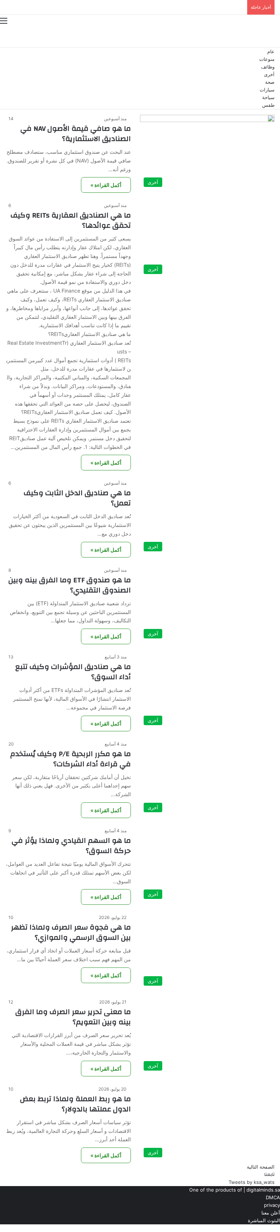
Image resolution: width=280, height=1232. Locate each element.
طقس (268, 105)
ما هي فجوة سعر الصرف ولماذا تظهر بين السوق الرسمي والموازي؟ (71, 932)
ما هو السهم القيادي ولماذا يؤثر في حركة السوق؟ (71, 845)
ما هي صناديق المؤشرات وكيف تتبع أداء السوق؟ (73, 672)
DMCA (273, 1197)
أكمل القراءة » (105, 185)
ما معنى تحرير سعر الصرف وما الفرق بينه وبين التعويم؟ (73, 1017)
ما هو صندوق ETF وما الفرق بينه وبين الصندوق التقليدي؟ (69, 585)
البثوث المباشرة (264, 1220)
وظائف (268, 67)
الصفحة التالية (261, 1167)
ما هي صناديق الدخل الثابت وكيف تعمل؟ (77, 498)
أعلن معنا (270, 1213)
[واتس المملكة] (245, 36)
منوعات (267, 59)
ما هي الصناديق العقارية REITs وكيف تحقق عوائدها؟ (71, 220)
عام (271, 51)
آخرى (269, 74)
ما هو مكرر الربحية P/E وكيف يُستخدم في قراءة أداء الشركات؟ (70, 759)
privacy (272, 1205)
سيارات (267, 90)
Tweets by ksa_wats (252, 1182)
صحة (270, 82)
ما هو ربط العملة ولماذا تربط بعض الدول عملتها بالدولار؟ (75, 1104)
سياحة (268, 97)
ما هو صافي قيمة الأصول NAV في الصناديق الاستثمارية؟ (75, 133)
